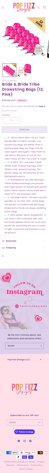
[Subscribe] (41, 346)
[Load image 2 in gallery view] (24, 70)
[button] (3, 7)
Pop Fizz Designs (18, 462)
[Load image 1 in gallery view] (9, 70)
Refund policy (22, 465)
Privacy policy (37, 465)
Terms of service (26, 469)
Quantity (6, 115)
